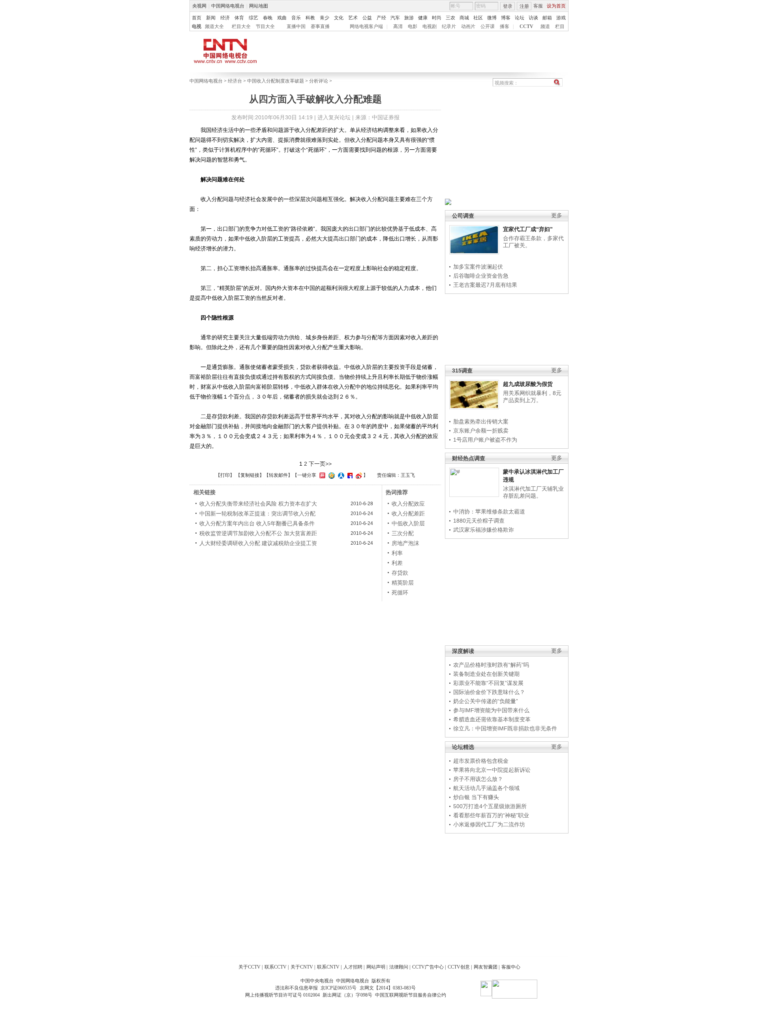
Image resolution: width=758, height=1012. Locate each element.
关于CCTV (249, 967)
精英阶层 (403, 582)
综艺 (253, 18)
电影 (412, 26)
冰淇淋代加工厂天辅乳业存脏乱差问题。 (533, 492)
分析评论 (318, 81)
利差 (397, 563)
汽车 (395, 18)
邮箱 (547, 18)
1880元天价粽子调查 (479, 520)
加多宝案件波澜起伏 (478, 266)
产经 (381, 18)
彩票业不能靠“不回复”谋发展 (488, 683)
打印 (225, 475)
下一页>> (320, 464)
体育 (239, 18)
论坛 (519, 18)
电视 (196, 26)
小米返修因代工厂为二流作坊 (489, 824)
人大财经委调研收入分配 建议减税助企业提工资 (258, 543)
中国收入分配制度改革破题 (275, 81)
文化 (338, 18)
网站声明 (375, 967)
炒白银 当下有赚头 (476, 797)
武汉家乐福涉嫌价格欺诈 (483, 530)
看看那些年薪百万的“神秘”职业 (491, 815)
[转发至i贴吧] (349, 475)
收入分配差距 (408, 513)
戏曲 (282, 18)
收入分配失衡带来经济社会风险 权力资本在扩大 (258, 503)
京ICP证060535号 (338, 988)
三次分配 (403, 533)
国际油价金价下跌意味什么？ (489, 692)
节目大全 (265, 26)
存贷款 (400, 573)
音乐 (296, 18)
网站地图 (258, 6)
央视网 (199, 6)
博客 (505, 18)
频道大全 (214, 26)
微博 (492, 18)
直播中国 (296, 26)
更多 (556, 215)
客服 (538, 6)
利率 (397, 553)
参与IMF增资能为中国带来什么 (491, 710)
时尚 (436, 18)
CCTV (526, 26)
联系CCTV (276, 967)
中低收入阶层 (408, 523)
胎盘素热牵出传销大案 (480, 421)
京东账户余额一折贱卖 (480, 430)
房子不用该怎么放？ (478, 779)
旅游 (409, 18)
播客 (504, 26)
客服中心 (510, 967)
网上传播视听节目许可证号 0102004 (282, 995)
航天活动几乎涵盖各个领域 (486, 788)
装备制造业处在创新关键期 (486, 674)
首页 (196, 18)
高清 (398, 26)
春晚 (267, 18)
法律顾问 (398, 967)
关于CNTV (302, 967)
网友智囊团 (485, 967)
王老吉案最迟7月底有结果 (485, 285)
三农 (450, 18)
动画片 (468, 26)
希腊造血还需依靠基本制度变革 (492, 719)
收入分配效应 (408, 503)
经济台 (235, 81)
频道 (545, 26)
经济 (225, 18)
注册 (524, 6)
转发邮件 (278, 475)
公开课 (487, 26)
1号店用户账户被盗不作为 (485, 439)
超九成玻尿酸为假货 (528, 384)
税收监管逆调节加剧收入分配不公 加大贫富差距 (258, 533)
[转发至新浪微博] (358, 475)
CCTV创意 (459, 967)
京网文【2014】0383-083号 (388, 988)
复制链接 (249, 475)
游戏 (561, 18)
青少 (324, 18)
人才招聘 (352, 967)
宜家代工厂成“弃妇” (528, 229)
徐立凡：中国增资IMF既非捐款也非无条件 (505, 728)
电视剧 (429, 26)
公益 (367, 18)
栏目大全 (241, 26)
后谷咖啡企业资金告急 (480, 276)
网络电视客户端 (366, 26)
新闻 (211, 18)
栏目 (560, 26)
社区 (478, 18)
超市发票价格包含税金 (480, 761)
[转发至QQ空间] (330, 475)
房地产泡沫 (405, 543)
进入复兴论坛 (334, 117)
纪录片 (449, 26)
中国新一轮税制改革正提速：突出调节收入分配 (257, 513)
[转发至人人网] (340, 475)
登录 (507, 6)
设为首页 (556, 6)
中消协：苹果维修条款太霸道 (489, 511)
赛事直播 (320, 26)
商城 (464, 18)
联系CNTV (328, 967)
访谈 (533, 18)
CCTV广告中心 (428, 967)
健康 (423, 18)
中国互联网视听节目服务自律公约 (410, 995)
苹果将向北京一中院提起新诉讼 (492, 770)
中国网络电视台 (227, 6)
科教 (310, 18)
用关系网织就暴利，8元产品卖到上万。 (532, 396)
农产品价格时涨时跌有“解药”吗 (491, 665)
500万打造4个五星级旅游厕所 (490, 806)
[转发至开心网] (321, 475)
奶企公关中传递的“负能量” (485, 701)
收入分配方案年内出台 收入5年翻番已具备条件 (257, 523)
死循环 (400, 592)
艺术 (353, 18)
